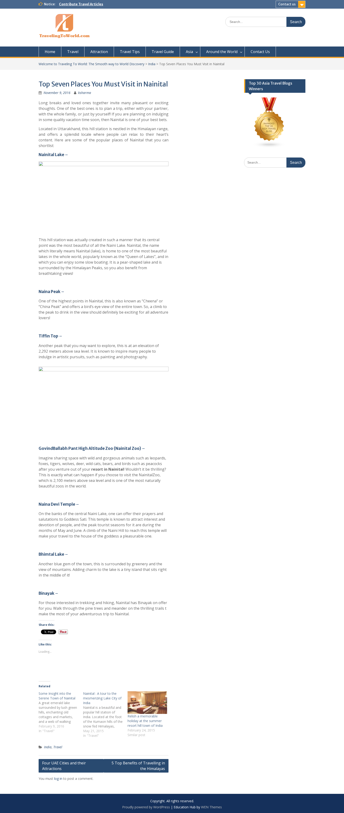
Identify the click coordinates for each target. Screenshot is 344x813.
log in (58, 778)
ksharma (84, 92)
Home (50, 51)
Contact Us (260, 51)
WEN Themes (211, 807)
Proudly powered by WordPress (146, 807)
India (151, 64)
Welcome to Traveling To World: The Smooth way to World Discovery (91, 64)
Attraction (99, 51)
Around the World (222, 51)
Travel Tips (130, 51)
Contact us (287, 4)
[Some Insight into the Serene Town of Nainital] (61, 712)
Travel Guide (163, 51)
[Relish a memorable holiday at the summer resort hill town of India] (147, 702)
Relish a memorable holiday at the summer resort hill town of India (145, 721)
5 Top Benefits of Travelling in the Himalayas (138, 765)
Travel (72, 51)
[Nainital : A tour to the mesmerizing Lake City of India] (105, 714)
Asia (189, 51)
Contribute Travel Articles (81, 4)
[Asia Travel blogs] (269, 146)
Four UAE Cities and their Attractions (64, 765)
